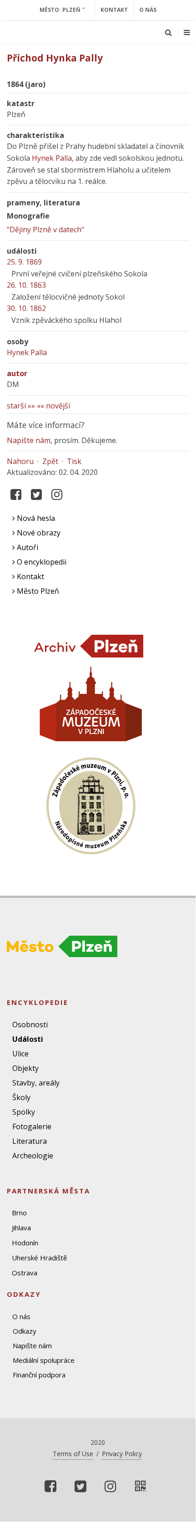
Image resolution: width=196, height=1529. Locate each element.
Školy (21, 1097)
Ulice (20, 1054)
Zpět (50, 461)
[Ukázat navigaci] (187, 32)
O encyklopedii (40, 562)
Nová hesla (35, 518)
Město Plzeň (37, 591)
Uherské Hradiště (39, 1257)
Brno (19, 1212)
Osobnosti (30, 1024)
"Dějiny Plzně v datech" (45, 229)
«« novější (53, 406)
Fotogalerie (31, 1126)
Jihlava (21, 1227)
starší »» (21, 406)
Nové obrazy (37, 533)
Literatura (29, 1141)
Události (27, 1039)
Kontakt (114, 10)
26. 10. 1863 (26, 285)
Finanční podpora (39, 1374)
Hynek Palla (52, 158)
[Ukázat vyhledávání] (168, 32)
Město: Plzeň (61, 10)
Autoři (26, 547)
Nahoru (20, 461)
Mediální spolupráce (44, 1360)
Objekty (25, 1068)
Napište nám (28, 440)
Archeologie (32, 1156)
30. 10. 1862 (26, 308)
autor (17, 373)
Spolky (23, 1112)
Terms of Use (73, 1453)
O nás (147, 10)
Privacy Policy (122, 1453)
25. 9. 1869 (24, 262)
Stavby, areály (36, 1083)
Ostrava (24, 1272)
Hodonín (25, 1242)
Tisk (74, 461)
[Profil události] (140, 1486)
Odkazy (24, 1330)
